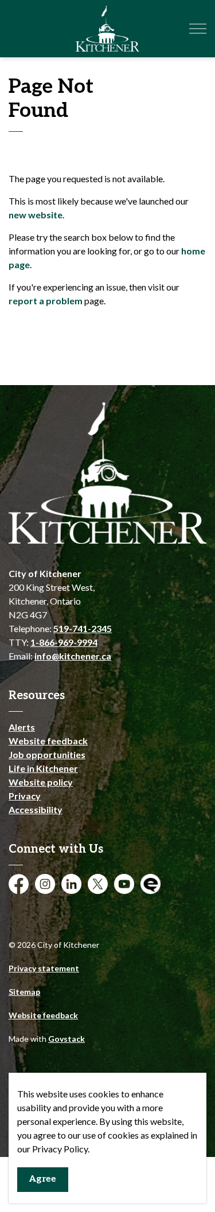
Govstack (66, 1039)
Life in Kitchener (43, 768)
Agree (42, 1179)
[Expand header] (198, 28)
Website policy (41, 781)
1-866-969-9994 (63, 642)
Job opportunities (47, 754)
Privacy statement (44, 968)
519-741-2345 (82, 628)
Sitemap (24, 992)
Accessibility (35, 809)
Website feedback (48, 740)
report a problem (46, 300)
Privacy (25, 795)
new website (35, 214)
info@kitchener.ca (72, 655)
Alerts (22, 726)
